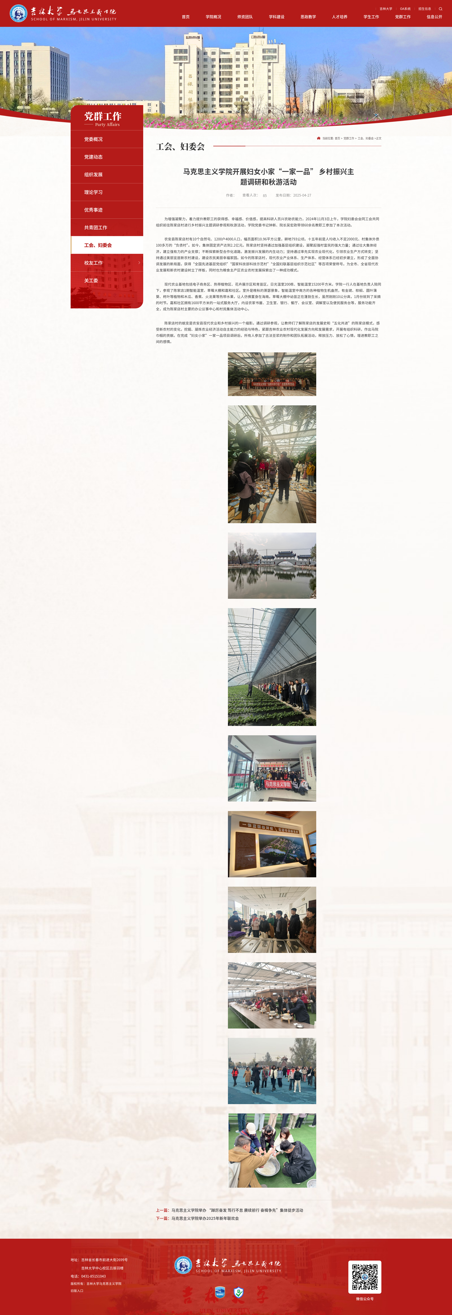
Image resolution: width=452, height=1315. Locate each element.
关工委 (91, 280)
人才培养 (339, 16)
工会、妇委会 (98, 244)
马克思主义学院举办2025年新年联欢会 (205, 1218)
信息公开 (434, 16)
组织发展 (93, 174)
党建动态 (93, 156)
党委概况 (93, 138)
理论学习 (93, 191)
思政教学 (308, 16)
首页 (186, 16)
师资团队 (245, 16)
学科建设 (276, 16)
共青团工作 (95, 227)
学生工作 (371, 16)
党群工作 (403, 16)
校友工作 (93, 262)
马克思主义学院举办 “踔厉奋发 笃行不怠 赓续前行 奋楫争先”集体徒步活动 (237, 1210)
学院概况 (213, 16)
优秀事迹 (93, 209)
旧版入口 (77, 1290)
